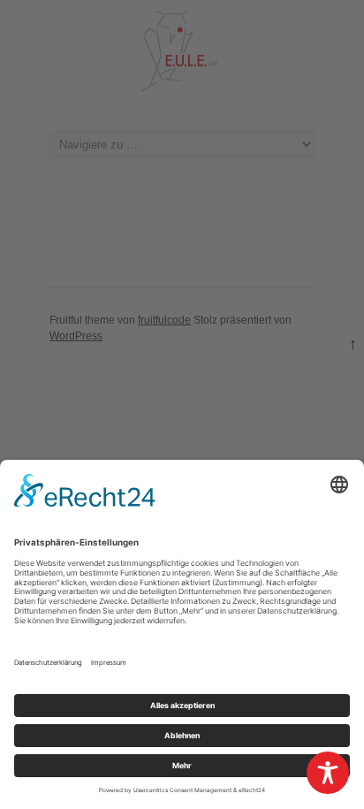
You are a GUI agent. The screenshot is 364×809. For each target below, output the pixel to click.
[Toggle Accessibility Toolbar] (328, 773)
